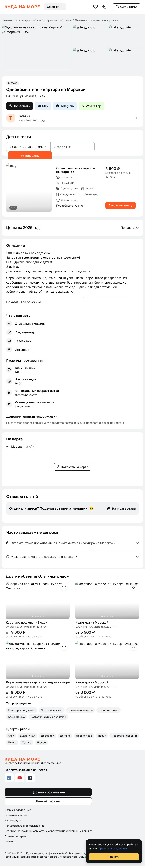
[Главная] (22, 7)
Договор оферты (15, 836)
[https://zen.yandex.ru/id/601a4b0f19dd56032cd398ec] (30, 777)
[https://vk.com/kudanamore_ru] (9, 777)
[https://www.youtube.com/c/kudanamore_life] (19, 777)
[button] (28, 146)
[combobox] (55, 6)
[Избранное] (95, 7)
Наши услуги (13, 820)
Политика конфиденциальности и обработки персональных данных (48, 830)
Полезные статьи (16, 815)
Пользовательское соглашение (24, 825)
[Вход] (104, 7)
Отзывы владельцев (18, 809)
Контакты (11, 841)
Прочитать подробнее (112, 848)
